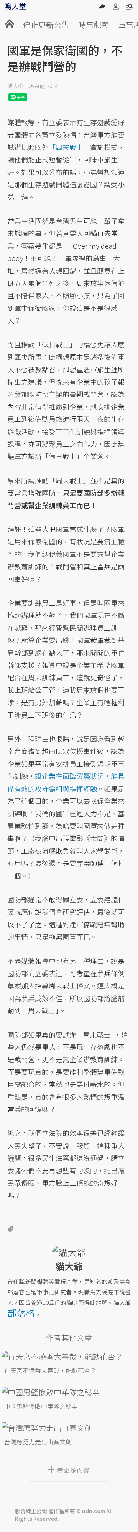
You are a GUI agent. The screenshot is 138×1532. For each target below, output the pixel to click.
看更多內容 (73, 1469)
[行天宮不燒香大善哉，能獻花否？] (69, 1356)
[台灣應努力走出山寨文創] (69, 1427)
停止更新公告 (46, 24)
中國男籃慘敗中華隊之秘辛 (41, 1406)
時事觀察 (93, 24)
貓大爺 (15, 85)
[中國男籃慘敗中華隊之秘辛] (69, 1392)
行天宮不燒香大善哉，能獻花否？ (50, 1370)
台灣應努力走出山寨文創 (38, 1441)
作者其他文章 (69, 1337)
